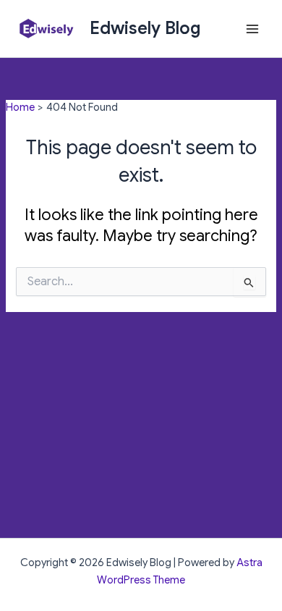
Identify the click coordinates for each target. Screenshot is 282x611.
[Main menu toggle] (252, 29)
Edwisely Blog (145, 28)
